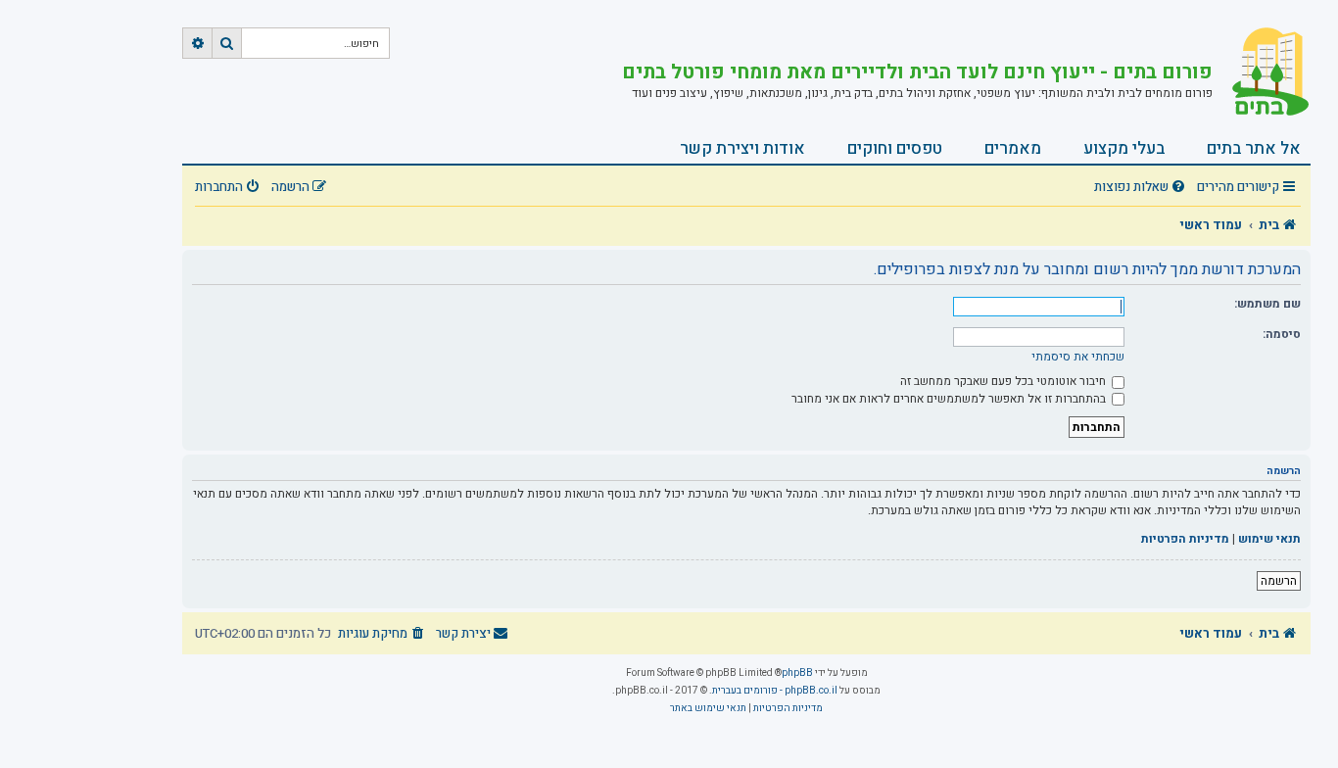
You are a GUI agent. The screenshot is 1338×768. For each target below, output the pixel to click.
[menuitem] (1142, 187)
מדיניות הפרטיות (1185, 539)
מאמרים (1012, 148)
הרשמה (1279, 581)
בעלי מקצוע (1124, 148)
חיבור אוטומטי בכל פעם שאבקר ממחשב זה (1004, 381)
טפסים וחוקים (894, 148)
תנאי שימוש (1269, 539)
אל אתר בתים (1254, 148)
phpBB (797, 673)
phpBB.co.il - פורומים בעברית (774, 690)
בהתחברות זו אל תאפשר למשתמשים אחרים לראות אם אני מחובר (950, 399)
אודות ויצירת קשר (742, 148)
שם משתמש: (1267, 303)
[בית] (1262, 73)
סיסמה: (1282, 334)
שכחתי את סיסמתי (1077, 356)
